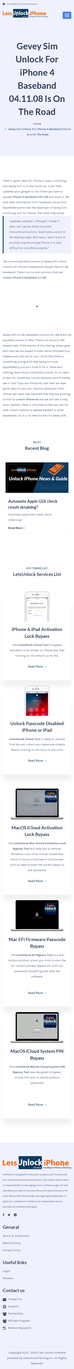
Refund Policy (11, 1243)
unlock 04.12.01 (43, 410)
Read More (15, 528)
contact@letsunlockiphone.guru (22, 4)
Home (37, 123)
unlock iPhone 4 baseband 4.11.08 (24, 277)
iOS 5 (58, 334)
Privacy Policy (11, 1250)
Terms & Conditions (16, 1236)
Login (6, 1271)
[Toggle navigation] (67, 15)
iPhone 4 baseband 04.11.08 (30, 197)
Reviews (8, 1278)
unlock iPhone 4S (27, 399)
